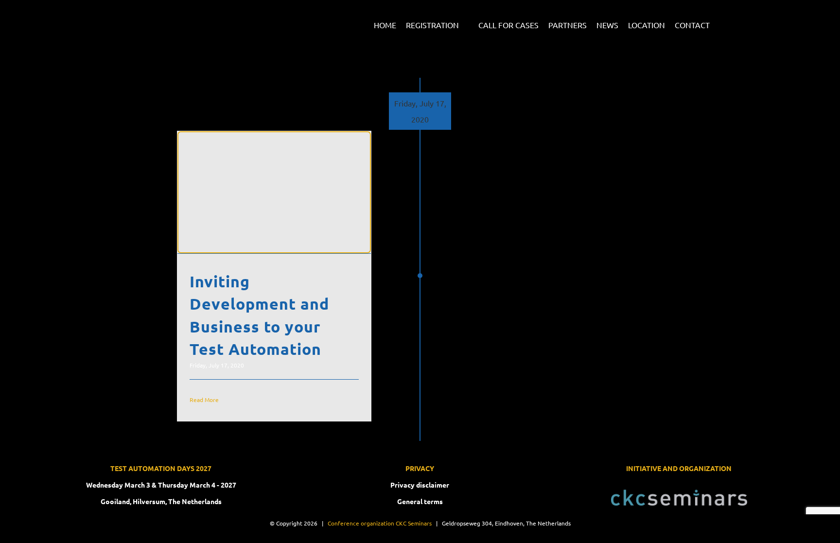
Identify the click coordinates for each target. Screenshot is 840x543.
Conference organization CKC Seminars (380, 523)
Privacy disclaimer (419, 484)
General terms (420, 501)
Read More (204, 399)
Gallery (286, 192)
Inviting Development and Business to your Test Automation (262, 192)
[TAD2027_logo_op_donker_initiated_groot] (160, 13)
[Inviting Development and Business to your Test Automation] (274, 192)
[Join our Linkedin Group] (722, 22)
